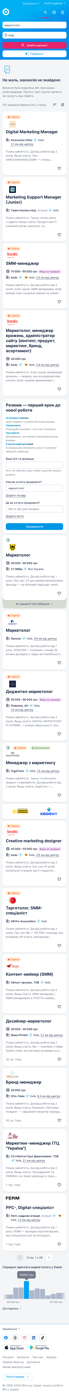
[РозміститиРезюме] (54, 12)
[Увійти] (62, 12)
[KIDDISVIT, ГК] (48, 811)
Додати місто (15, 516)
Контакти (23, 1357)
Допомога (33, 1362)
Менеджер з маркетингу (30, 762)
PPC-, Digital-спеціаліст (30, 1207)
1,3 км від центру (29, 1220)
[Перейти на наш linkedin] (33, 1337)
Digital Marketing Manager (32, 131)
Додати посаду (16, 495)
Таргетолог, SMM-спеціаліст (24, 910)
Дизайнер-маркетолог (29, 1021)
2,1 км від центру (22, 144)
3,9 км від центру (47, 277)
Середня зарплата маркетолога (32, 1267)
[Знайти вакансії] (45, 12)
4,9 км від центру (45, 638)
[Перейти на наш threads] (15, 1337)
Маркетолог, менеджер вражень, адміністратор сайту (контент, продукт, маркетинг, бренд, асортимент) (30, 340)
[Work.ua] (6, 12)
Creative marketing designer (34, 840)
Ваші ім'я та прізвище (20, 458)
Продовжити (34, 526)
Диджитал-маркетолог (29, 691)
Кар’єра (51, 1357)
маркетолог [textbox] (12, 25)
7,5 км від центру (48, 771)
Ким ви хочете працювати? (24, 482)
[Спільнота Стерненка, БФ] (20, 811)
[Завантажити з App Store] (14, 1347)
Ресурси (8, 1357)
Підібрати (36, 53)
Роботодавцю (53, 3)
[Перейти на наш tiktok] (42, 1337)
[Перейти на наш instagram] (24, 1337)
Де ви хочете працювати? (23, 502)
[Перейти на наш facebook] (6, 1337)
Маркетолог (18, 555)
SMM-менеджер (22, 263)
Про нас (37, 1357)
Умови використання (16, 1367)
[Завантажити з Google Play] (40, 1347)
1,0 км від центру (22, 709)
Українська (10, 1329)
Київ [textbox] (11, 35)
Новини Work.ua (13, 1362)
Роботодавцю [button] (15, 1376)
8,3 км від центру (48, 1096)
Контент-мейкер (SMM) (29, 974)
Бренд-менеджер (23, 1082)
